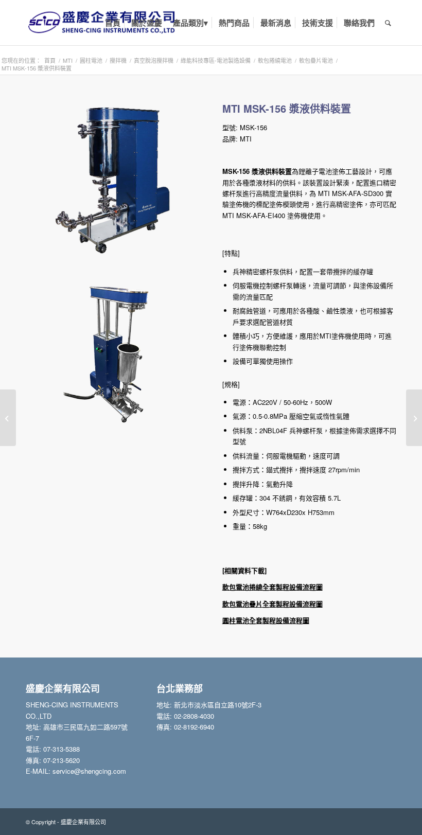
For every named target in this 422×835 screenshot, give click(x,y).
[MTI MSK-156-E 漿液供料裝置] (414, 417)
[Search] (388, 22)
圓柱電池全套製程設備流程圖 (265, 620)
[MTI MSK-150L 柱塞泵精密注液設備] (8, 417)
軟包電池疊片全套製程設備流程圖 (272, 604)
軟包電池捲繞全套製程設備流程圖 (272, 587)
